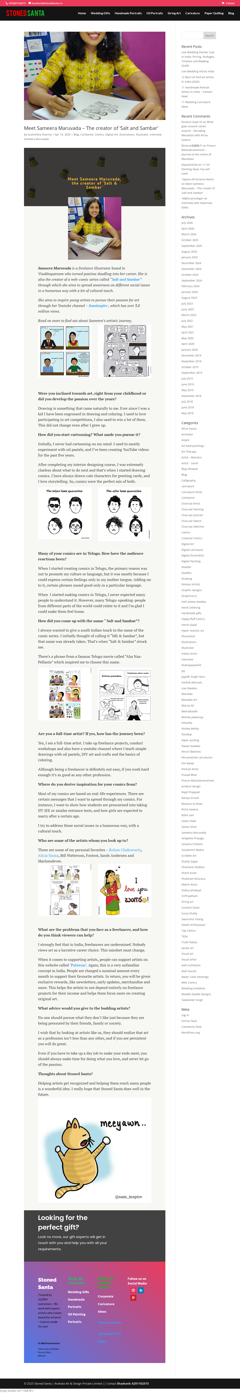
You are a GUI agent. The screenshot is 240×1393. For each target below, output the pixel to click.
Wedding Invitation (193, 988)
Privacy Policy (44, 1352)
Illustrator (142, 134)
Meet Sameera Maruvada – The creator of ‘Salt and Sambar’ (91, 128)
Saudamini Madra (193, 850)
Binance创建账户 (192, 145)
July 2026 (187, 223)
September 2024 (192, 280)
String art (187, 901)
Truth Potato (189, 942)
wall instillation (191, 965)
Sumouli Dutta (191, 907)
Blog (231, 13)
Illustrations (126, 134)
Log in (185, 1015)
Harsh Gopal (189, 625)
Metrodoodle (190, 711)
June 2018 (188, 407)
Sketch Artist (189, 884)
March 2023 (189, 315)
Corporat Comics (192, 538)
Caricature (192, 13)
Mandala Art (189, 699)
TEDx (185, 936)
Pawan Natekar (191, 746)
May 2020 (188, 338)
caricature (188, 486)
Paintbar (187, 734)
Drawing (187, 578)
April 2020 (188, 344)
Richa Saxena (190, 809)
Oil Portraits (154, 13)
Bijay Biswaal (190, 469)
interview (155, 134)
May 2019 (188, 390)
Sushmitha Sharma (40, 134)
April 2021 (188, 332)
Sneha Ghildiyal (191, 890)
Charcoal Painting (193, 509)
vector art (188, 948)
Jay (183, 671)
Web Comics (189, 982)
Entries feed (189, 1021)
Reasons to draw (192, 803)
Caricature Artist (192, 492)
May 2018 (188, 413)
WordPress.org (191, 1032)
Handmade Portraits (128, 13)
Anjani (186, 440)
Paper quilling (190, 740)
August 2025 (189, 251)
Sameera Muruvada (36, 139)
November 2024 (191, 269)
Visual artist (189, 959)
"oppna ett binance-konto (198, 179)
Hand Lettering (191, 607)
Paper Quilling (214, 13)
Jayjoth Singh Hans (193, 676)
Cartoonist (86, 134)
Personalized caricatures (197, 757)
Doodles (187, 573)
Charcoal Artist (191, 503)
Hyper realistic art (193, 630)
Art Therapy (189, 451)
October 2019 (190, 367)
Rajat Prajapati (191, 792)
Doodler (186, 567)
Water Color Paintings (195, 977)
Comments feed (191, 1026)
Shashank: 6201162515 (133, 1383)
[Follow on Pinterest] (133, 1298)
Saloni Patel (189, 821)
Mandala (187, 694)
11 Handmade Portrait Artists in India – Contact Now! (197, 92)
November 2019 (191, 361)
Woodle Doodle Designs (196, 994)
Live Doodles (189, 688)
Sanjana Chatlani (192, 844)
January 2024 (190, 292)
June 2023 (188, 309)
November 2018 (191, 396)
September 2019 (192, 372)
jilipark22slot (190, 164)
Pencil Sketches (191, 751)
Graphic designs (192, 590)
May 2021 (188, 326)
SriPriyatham (190, 896)
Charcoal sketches (193, 526)
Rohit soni (188, 815)
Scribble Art (189, 855)
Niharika (187, 723)
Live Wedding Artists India (198, 71)
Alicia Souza (48, 855)
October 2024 (190, 274)
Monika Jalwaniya (192, 717)
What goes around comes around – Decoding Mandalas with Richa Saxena (197, 130)
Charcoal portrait (192, 515)
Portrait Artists (109, 1322)
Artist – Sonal (190, 463)
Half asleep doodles (194, 601)
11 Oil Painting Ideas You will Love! (196, 169)
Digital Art (111, 134)
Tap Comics (189, 930)
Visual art (187, 953)
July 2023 (187, 303)
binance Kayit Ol (192, 122)
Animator (187, 434)
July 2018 (187, 401)
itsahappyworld (191, 665)
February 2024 (191, 286)
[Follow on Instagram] (133, 1290)
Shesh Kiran (189, 873)
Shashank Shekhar (193, 867)
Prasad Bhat (189, 775)
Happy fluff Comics (193, 619)
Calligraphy (189, 480)
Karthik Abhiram (192, 682)
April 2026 (188, 228)
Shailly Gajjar (190, 861)
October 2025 (190, 240)
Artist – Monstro (192, 457)
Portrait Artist (190, 769)
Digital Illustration (193, 555)
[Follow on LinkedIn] (141, 1290)
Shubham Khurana (193, 878)
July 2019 (187, 378)
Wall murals (189, 971)
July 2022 (187, 321)
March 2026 (189, 234)
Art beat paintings (193, 446)
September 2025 (192, 246)
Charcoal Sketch (192, 521)
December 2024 (191, 263)
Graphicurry (189, 596)
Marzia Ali (188, 705)
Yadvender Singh (192, 1000)
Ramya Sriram (190, 798)
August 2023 (189, 297)
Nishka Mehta (190, 728)
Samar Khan (189, 827)
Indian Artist (189, 653)
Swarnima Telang (192, 919)
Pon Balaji (188, 763)
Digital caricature (192, 550)
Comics (99, 134)
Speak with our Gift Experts (132, 1227)
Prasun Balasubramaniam (198, 780)
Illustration (188, 636)
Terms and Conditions (48, 1348)
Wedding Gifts (100, 13)
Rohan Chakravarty (125, 849)
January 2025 (190, 257)
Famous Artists (191, 584)
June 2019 (188, 384)
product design (191, 786)
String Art (174, 13)
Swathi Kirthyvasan (194, 925)
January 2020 (190, 349)
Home (82, 13)
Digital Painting (191, 561)
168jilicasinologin (192, 198)
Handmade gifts (192, 613)
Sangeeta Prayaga (193, 838)
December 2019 (191, 355)
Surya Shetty (189, 913)
